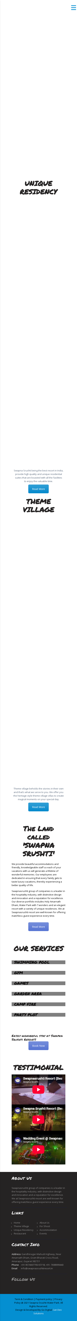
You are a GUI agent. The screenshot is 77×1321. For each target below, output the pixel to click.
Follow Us (23, 1279)
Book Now (38, 1045)
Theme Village (21, 1226)
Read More (38, 489)
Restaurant (20, 1233)
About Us (44, 1222)
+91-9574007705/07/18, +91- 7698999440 (42, 1264)
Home (17, 1222)
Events (43, 1233)
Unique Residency (23, 1230)
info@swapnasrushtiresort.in (37, 1268)
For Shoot (45, 1226)
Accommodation (48, 1230)
